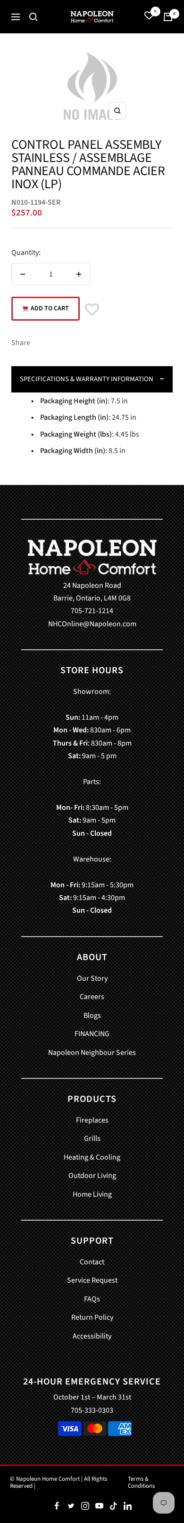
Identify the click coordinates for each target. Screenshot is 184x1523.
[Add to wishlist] (92, 310)
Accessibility (92, 1336)
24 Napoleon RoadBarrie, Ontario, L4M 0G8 (92, 591)
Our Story (92, 978)
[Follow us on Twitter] (71, 1506)
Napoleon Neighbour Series (92, 1052)
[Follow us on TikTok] (113, 1506)
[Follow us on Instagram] (85, 1506)
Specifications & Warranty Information (86, 379)
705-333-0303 (92, 1410)
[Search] (33, 17)
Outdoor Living (92, 1175)
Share (20, 343)
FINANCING (92, 1034)
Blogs (92, 1015)
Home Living (92, 1194)
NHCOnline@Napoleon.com (92, 624)
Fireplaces (92, 1120)
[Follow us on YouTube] (99, 1506)
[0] (149, 16)
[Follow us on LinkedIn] (127, 1506)
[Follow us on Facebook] (57, 1506)
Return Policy (92, 1317)
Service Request (92, 1280)
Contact (92, 1262)
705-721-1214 (92, 611)
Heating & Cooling (92, 1157)
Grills (92, 1138)
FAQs (92, 1299)
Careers (92, 997)
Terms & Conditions (141, 1482)
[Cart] (168, 17)
